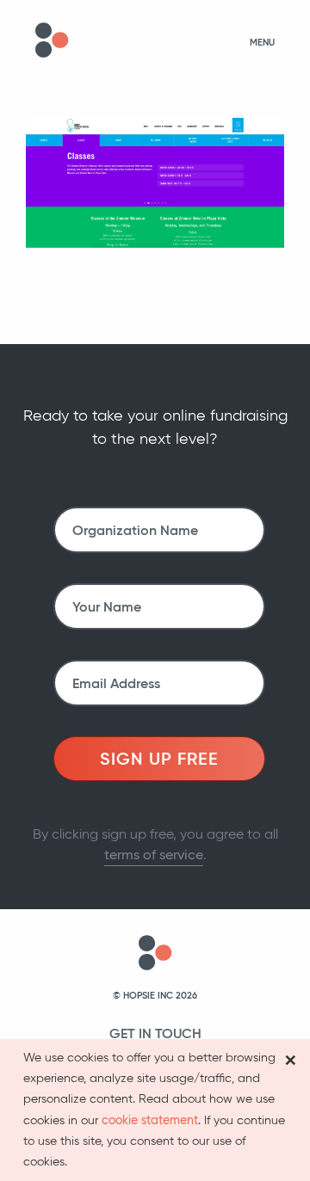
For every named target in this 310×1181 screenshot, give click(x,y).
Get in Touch (155, 1033)
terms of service (153, 854)
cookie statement (150, 1120)
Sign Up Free (159, 758)
